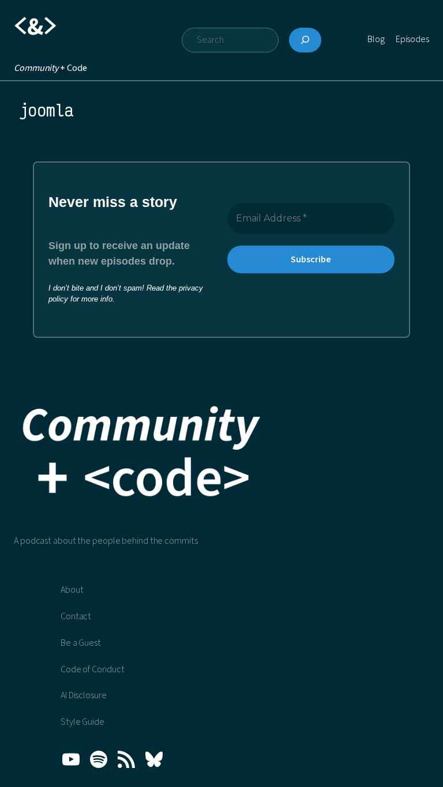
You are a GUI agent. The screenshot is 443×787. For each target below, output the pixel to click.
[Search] (305, 40)
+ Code (50, 68)
